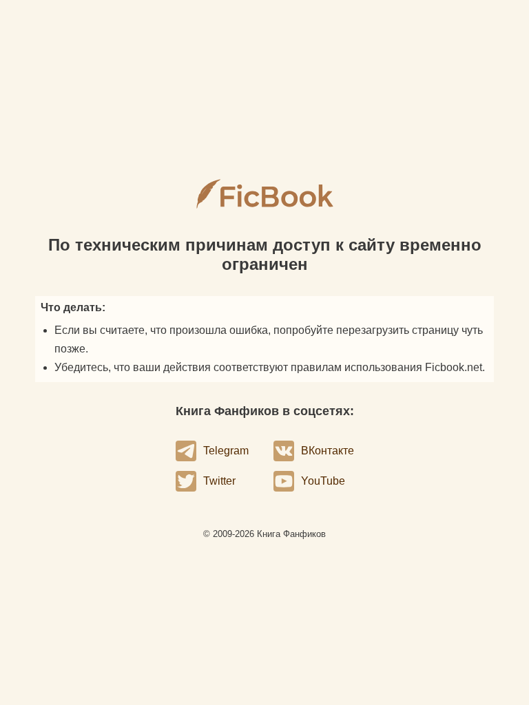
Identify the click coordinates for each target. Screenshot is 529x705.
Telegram (226, 450)
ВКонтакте (327, 450)
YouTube (323, 481)
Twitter (219, 481)
